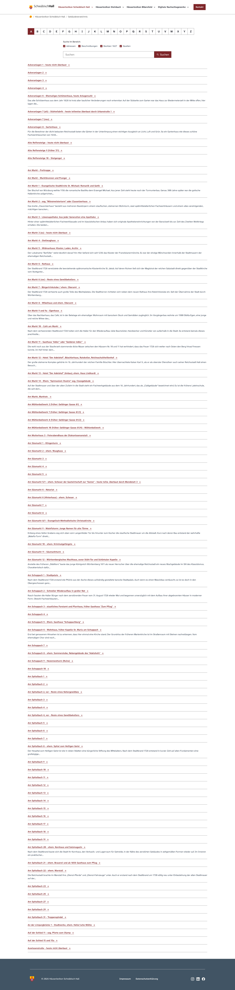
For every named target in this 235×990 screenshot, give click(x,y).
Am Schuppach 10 (37, 668)
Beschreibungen (90, 46)
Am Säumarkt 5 (36, 474)
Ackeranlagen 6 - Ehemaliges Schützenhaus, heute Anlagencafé (60, 95)
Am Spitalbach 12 (37, 785)
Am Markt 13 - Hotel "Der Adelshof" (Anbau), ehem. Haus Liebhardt (62, 373)
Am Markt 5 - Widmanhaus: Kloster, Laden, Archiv (53, 248)
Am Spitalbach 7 (36, 738)
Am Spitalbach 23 (37, 886)
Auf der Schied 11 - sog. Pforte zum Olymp (49, 932)
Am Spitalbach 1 (36, 676)
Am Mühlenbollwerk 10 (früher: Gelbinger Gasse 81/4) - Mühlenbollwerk (64, 427)
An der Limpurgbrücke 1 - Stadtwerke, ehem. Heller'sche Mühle (60, 924)
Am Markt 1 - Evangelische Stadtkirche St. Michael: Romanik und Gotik (64, 185)
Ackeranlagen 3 (36, 80)
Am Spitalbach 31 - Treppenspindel (46, 917)
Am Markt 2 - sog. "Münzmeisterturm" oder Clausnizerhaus (58, 201)
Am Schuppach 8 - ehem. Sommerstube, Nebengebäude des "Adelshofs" (64, 653)
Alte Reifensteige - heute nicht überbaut (48, 142)
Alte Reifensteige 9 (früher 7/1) (44, 150)
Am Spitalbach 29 (37, 909)
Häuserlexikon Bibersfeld (140, 7)
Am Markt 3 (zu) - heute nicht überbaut (48, 232)
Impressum (125, 978)
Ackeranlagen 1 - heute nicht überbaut (47, 64)
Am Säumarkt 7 (36, 505)
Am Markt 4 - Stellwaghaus (42, 240)
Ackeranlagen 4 (36, 88)
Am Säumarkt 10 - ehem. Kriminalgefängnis (50, 544)
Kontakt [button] (199, 7)
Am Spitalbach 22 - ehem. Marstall (46, 870)
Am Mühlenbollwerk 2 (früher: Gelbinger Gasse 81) (54, 404)
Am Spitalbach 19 (37, 839)
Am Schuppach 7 (36, 645)
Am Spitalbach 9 (36, 761)
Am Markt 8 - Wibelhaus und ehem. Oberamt (51, 302)
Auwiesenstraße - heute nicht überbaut (48, 948)
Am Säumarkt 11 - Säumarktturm (45, 551)
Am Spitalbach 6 (36, 730)
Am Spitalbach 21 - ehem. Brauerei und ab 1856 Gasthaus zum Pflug (63, 862)
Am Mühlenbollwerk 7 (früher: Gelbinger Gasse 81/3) (55, 412)
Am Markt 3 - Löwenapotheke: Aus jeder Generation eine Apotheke (62, 217)
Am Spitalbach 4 (36, 707)
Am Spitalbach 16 (37, 816)
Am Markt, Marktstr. (38, 396)
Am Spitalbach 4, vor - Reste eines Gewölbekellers (54, 715)
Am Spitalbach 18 (37, 831)
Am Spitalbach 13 (37, 792)
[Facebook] (203, 978)
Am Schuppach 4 (36, 614)
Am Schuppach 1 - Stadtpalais (43, 575)
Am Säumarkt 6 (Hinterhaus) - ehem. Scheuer (51, 497)
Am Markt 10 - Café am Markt (43, 326)
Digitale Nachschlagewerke (172, 7)
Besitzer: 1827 (110, 46)
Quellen (127, 46)
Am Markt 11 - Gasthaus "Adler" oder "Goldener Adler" (55, 341)
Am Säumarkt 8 (36, 512)
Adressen (71, 46)
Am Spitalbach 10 (37, 769)
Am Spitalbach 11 (37, 777)
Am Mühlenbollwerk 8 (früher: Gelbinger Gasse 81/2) (55, 419)
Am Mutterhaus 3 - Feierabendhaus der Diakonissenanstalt (58, 435)
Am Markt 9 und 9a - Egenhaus (44, 310)
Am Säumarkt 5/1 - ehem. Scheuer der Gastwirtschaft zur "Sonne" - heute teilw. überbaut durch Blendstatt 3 (83, 481)
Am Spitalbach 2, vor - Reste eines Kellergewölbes (54, 691)
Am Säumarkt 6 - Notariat (41, 489)
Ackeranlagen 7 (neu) (39, 119)
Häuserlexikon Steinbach (109, 7)
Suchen (164, 54)
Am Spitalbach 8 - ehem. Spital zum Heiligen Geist (54, 746)
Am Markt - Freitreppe (39, 170)
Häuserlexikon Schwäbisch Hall (74, 7)
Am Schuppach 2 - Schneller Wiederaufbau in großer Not (57, 590)
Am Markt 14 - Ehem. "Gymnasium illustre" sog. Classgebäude (59, 381)
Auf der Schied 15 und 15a (41, 940)
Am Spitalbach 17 (37, 823)
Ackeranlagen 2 (36, 72)
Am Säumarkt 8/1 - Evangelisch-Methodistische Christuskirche (60, 520)
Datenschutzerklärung (147, 978)
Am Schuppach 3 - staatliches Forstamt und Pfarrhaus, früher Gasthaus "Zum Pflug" (70, 606)
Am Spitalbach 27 (37, 901)
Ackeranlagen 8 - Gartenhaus (43, 127)
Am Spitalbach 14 (37, 800)
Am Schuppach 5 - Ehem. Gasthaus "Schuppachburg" (54, 622)
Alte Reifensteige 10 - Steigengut (45, 158)
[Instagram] (192, 978)
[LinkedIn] (198, 978)
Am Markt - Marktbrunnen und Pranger (48, 178)
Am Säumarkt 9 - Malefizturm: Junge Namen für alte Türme (58, 528)
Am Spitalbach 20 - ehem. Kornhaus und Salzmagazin (55, 847)
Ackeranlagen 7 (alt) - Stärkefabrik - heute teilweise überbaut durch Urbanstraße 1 (70, 111)
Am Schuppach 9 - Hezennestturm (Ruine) (49, 660)
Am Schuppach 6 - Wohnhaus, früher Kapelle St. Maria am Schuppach (63, 629)
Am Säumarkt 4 (36, 466)
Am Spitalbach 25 (37, 893)
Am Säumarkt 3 (36, 458)
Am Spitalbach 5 (36, 722)
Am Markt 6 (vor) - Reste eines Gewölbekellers (52, 279)
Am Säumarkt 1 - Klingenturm (43, 443)
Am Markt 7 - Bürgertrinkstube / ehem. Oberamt (52, 287)
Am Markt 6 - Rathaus (39, 263)
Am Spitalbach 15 (37, 808)
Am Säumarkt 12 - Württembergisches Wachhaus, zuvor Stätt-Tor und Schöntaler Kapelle (73, 559)
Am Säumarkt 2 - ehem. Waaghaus (46, 450)
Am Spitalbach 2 (36, 684)
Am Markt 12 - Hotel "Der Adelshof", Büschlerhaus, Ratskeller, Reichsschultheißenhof (71, 357)
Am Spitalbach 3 (36, 699)
